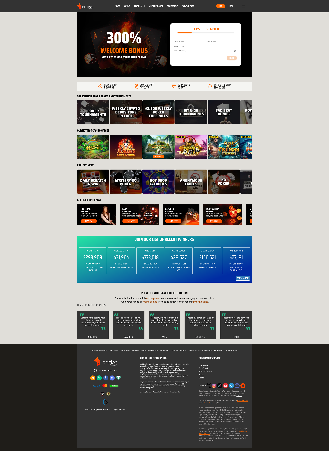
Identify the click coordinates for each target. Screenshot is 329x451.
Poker (117, 6)
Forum (201, 377)
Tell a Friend (203, 368)
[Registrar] (105, 402)
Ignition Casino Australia (172, 392)
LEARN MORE (130, 221)
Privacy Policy (125, 350)
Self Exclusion (153, 350)
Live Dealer (139, 6)
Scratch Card (188, 6)
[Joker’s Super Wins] (126, 147)
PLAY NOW (88, 221)
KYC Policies (218, 350)
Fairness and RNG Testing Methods (200, 350)
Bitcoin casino (200, 301)
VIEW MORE (243, 278)
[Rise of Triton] (224, 147)
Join (220, 6)
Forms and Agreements (99, 350)
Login (231, 6)
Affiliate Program (205, 371)
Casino (127, 6)
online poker (152, 298)
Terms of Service (208, 403)
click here (239, 395)
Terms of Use (113, 350)
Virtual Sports (156, 6)
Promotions (172, 6)
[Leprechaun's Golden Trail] (93, 147)
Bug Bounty (164, 350)
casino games (149, 301)
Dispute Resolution (231, 350)
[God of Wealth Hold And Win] (191, 147)
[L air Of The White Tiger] (158, 147)
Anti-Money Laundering (178, 350)
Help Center (203, 365)
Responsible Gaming (139, 350)
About (201, 374)
